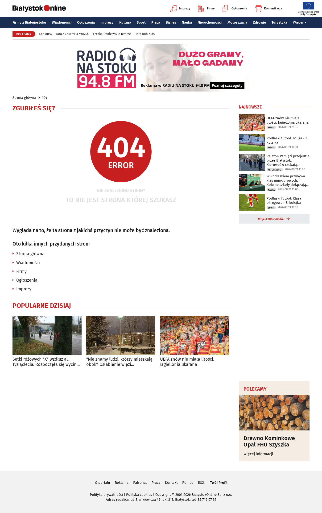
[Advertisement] (274, 301)
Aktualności (274, 170)
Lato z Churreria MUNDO (72, 33)
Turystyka (279, 22)
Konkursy (45, 33)
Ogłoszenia (239, 8)
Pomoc (187, 482)
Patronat (140, 482)
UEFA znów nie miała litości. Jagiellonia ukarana (187, 362)
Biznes (171, 22)
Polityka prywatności (106, 494)
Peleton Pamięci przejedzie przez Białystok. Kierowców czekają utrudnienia (288, 160)
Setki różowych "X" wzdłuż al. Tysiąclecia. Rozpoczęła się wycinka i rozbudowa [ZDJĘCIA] (46, 362)
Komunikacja (273, 8)
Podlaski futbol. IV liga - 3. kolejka (287, 140)
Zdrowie (259, 22)
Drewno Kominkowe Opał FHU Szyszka (269, 441)
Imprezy (184, 8)
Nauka (187, 22)
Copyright (163, 494)
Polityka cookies (139, 494)
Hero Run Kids (145, 33)
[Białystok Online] (39, 8)
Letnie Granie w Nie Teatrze (112, 33)
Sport (141, 22)
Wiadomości (61, 22)
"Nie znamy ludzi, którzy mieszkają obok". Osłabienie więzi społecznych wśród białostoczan (119, 362)
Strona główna (24, 98)
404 (44, 98)
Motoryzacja (237, 22)
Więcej (298, 22)
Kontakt (171, 482)
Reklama (121, 482)
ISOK (201, 482)
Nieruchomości (210, 22)
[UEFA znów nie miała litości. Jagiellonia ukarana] (194, 335)
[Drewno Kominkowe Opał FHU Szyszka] (274, 412)
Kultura (125, 22)
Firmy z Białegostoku (29, 22)
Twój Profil (218, 482)
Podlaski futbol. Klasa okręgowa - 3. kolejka (284, 200)
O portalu (102, 482)
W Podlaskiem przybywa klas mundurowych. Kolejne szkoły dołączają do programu (286, 180)
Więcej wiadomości (271, 219)
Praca (155, 22)
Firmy (211, 8)
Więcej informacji (258, 454)
